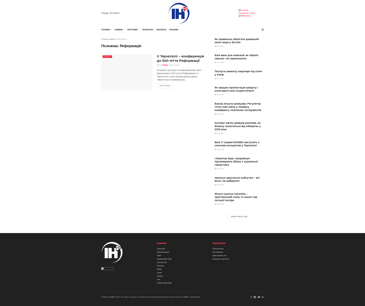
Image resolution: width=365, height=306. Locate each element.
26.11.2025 (220, 78)
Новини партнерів (164, 283)
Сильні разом (217, 249)
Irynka (165, 65)
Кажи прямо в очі (219, 256)
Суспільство (162, 262)
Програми (132, 30)
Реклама (173, 30)
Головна (105, 30)
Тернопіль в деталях (220, 259)
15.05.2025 (220, 149)
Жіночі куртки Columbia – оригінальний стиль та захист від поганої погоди (236, 197)
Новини (119, 30)
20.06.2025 (220, 94)
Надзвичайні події (164, 259)
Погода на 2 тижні (247, 13)
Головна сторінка (108, 39)
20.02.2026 (220, 46)
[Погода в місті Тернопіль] (251, 10)
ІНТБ (112, 297)
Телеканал (147, 30)
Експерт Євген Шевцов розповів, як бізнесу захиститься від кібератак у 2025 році (238, 126)
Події (159, 256)
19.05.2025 (220, 133)
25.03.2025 (220, 204)
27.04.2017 (175, 65)
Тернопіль (161, 249)
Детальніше (165, 85)
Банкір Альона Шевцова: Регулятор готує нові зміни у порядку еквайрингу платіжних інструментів (238, 106)
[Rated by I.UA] (107, 269)
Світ (158, 279)
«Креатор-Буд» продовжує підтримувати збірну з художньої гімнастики (236, 161)
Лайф (159, 269)
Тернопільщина (163, 252)
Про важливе (217, 252)
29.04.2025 (220, 185)
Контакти (161, 30)
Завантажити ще (239, 216)
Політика (160, 266)
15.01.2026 (220, 62)
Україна (160, 276)
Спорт (159, 273)
